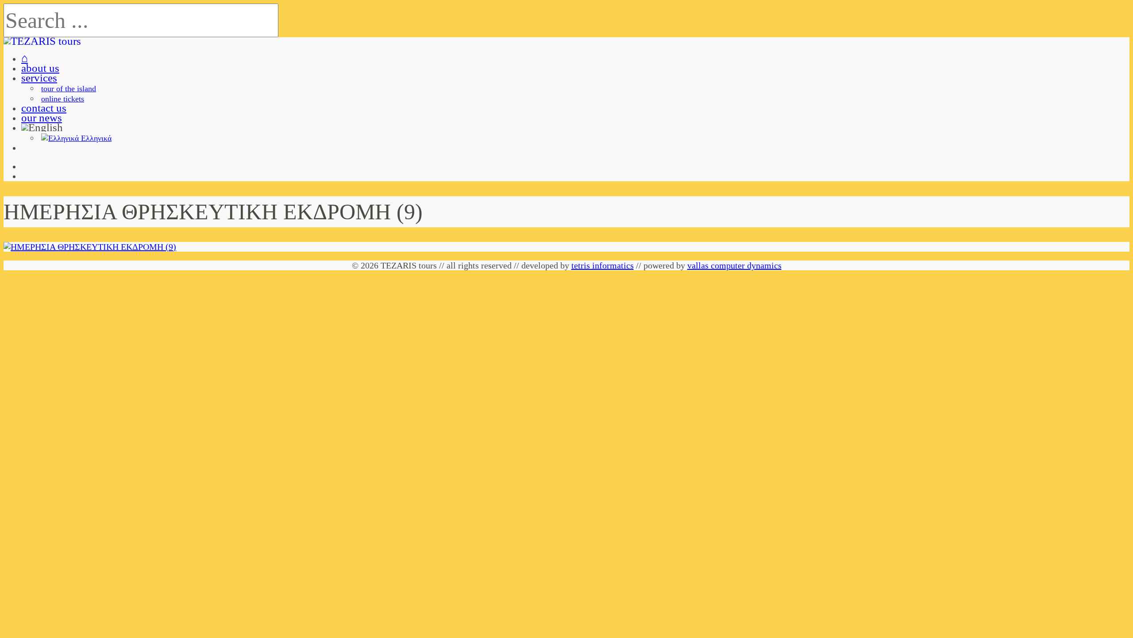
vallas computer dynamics (734, 265)
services (39, 78)
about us (40, 68)
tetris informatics (602, 265)
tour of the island (68, 88)
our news (41, 118)
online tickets (62, 98)
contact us (43, 108)
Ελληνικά (95, 138)
